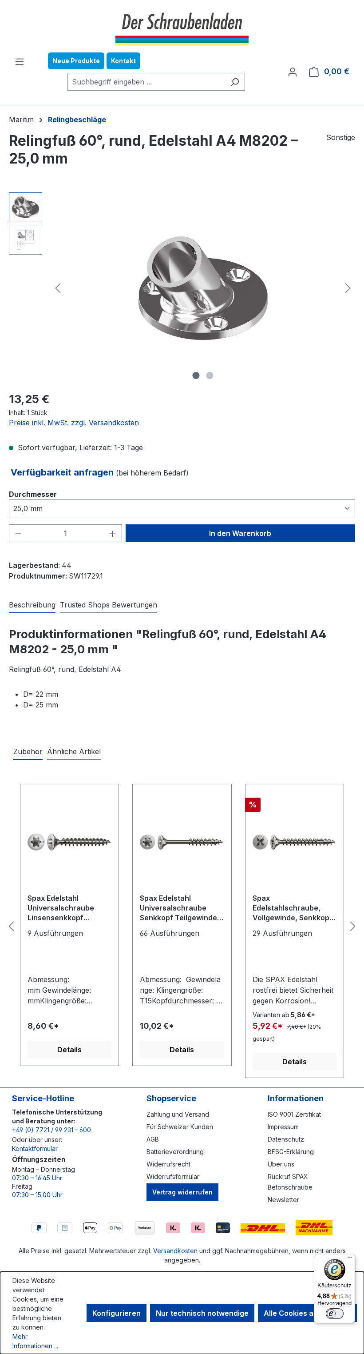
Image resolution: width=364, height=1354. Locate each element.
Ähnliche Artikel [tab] (74, 751)
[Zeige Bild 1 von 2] (196, 375)
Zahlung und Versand (177, 1114)
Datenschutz (286, 1139)
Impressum (283, 1126)
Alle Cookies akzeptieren (307, 1313)
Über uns (281, 1164)
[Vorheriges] (57, 288)
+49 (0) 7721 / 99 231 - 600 (51, 1130)
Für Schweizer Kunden (179, 1126)
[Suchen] (234, 82)
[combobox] (146, 82)
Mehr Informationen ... (35, 1341)
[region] (182, 287)
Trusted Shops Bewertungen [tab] (108, 604)
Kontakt (123, 60)
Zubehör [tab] (28, 751)
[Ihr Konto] (292, 71)
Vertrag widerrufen (182, 1192)
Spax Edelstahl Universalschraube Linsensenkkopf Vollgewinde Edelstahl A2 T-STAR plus (66, 908)
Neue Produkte (76, 60)
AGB (152, 1139)
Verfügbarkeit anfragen (63, 472)
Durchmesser (33, 494)
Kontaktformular (35, 1148)
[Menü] (19, 61)
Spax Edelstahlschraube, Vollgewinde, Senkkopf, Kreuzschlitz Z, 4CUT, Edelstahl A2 (293, 908)
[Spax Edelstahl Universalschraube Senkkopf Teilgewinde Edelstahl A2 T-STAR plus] (182, 842)
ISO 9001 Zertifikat (294, 1114)
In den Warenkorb (240, 533)
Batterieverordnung (175, 1151)
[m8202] (203, 288)
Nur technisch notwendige (202, 1313)
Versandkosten (175, 1250)
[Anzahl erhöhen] (112, 533)
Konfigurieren (116, 1313)
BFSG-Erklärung (291, 1151)
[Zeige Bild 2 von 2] (210, 375)
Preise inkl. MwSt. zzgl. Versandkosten (74, 422)
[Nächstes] (348, 288)
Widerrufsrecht (168, 1164)
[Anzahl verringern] (18, 533)
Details (69, 1049)
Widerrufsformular (172, 1176)
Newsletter (283, 1199)
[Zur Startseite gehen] (182, 28)
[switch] (335, 1313)
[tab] (32, 605)
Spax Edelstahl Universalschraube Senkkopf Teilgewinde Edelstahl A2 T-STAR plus (178, 908)
